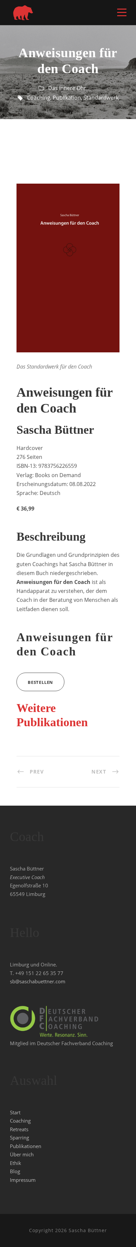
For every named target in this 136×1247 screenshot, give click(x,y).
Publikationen (25, 1146)
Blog (15, 1171)
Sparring (19, 1137)
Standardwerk (101, 97)
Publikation (67, 97)
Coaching (38, 97)
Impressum (23, 1180)
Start (15, 1112)
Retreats (19, 1129)
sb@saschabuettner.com (37, 981)
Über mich (22, 1154)
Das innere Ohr (67, 88)
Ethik (15, 1163)
